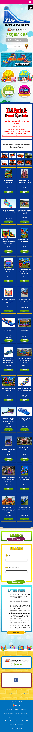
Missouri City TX (25, 713)
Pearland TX (19, 717)
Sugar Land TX (12, 724)
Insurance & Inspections (20, 709)
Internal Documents (8, 713)
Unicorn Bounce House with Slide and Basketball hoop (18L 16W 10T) (8, 479)
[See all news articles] (16, 633)
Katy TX (17, 713)
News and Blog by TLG (8, 717)
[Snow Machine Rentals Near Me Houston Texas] (28, 162)
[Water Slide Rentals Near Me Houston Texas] (12, 155)
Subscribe (16, 582)
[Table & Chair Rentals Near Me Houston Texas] (4, 162)
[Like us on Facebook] (16, 680)
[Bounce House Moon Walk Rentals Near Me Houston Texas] (4, 155)
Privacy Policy (27, 717)
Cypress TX (10, 709)
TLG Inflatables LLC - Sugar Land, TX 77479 (16, 693)
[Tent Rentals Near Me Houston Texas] (28, 155)
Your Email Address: (14, 567)
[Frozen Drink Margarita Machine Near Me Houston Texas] (12, 162)
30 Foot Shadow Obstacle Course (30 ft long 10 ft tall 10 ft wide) (24, 211)
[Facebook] (16, 539)
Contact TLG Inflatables (16, 728)
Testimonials (21, 724)
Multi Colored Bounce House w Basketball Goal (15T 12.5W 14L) (8, 301)
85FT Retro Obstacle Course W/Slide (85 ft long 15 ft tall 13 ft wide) (24, 271)
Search (26, 46)
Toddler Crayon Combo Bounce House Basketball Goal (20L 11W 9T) (8, 241)
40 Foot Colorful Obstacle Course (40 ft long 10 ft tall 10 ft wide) (24, 360)
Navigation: (25, 2)
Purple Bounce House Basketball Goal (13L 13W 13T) (8, 449)
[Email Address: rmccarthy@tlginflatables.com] (17, 40)
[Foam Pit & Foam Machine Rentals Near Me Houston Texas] (20, 162)
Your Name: (12, 555)
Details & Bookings (8, 192)
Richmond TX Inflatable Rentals (12, 721)
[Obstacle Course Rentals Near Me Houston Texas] (20, 155)
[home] (2, 2)
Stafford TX (25, 721)
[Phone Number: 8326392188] (17, 35)
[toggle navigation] (30, 2)
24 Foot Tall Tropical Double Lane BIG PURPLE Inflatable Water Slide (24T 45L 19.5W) (24, 390)
